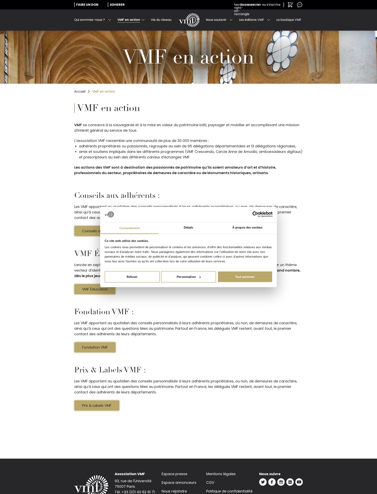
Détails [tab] (188, 227)
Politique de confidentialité (229, 491)
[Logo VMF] (189, 20)
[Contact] (299, 5)
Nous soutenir (216, 19)
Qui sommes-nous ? (89, 19)
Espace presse (174, 473)
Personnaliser (186, 276)
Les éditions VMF (251, 19)
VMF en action (128, 19)
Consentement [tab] (129, 228)
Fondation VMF (95, 347)
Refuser (132, 276)
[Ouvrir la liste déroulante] (110, 19)
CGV (210, 482)
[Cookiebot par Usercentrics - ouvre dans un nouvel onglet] (255, 214)
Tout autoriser (245, 276)
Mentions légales (221, 473)
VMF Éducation (95, 289)
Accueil (79, 91)
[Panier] (290, 5)
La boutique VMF (288, 19)
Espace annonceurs (179, 482)
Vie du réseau (161, 19)
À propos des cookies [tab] (247, 227)
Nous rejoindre (174, 491)
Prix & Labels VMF (97, 405)
